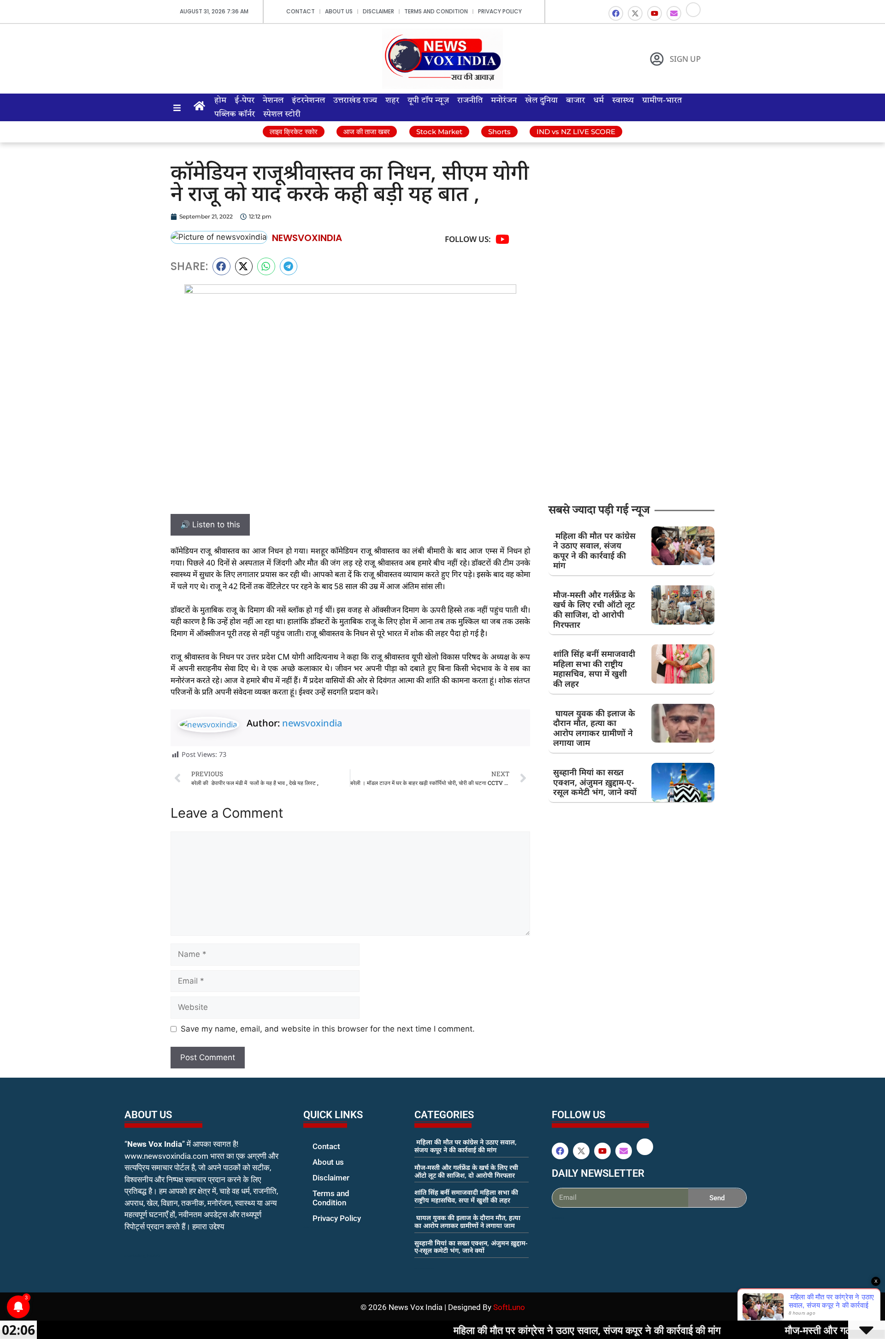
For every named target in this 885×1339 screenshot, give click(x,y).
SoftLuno (509, 1307)
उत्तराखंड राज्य (355, 100)
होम (220, 100)
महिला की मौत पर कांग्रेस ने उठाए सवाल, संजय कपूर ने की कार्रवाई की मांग (594, 550)
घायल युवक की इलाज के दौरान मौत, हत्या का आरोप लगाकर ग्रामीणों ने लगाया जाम (594, 728)
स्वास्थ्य (623, 100)
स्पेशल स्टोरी (282, 114)
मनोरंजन (504, 100)
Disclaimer (378, 11)
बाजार (575, 100)
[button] (221, 266)
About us (339, 11)
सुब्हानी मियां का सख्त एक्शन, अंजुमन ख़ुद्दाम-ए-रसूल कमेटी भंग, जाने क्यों (595, 782)
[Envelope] (674, 13)
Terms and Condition (436, 11)
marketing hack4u (143, 1255)
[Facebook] (615, 13)
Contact (300, 11)
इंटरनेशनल (308, 100)
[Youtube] (654, 13)
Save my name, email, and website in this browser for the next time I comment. (328, 1028)
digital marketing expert (316, 1227)
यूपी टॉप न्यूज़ (428, 100)
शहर (392, 100)
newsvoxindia (312, 723)
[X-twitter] (635, 13)
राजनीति (470, 100)
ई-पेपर (244, 100)
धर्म (598, 100)
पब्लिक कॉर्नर (234, 114)
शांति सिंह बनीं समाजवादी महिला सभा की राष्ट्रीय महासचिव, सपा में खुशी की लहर (594, 668)
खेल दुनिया (541, 100)
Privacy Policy (500, 11)
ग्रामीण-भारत (662, 100)
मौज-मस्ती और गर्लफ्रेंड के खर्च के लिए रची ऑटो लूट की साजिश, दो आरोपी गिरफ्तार (594, 609)
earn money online (424, 1268)
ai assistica (558, 1217)
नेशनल (273, 100)
